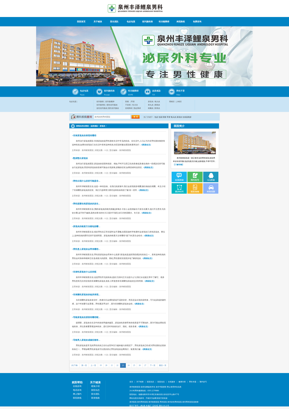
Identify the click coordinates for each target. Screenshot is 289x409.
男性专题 (192, 382)
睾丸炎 (150, 105)
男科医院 (163, 402)
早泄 (133, 102)
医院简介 (179, 125)
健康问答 (182, 382)
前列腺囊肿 (109, 102)
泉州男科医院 (142, 402)
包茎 (160, 117)
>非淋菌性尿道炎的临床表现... (86, 294)
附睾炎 (157, 108)
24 (128, 365)
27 (145, 365)
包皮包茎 (131, 21)
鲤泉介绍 (95, 386)
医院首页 (81, 21)
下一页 (152, 365)
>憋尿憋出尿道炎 (80, 158)
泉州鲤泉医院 (153, 402)
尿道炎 (150, 102)
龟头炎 (157, 102)
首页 (131, 382)
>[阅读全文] (146, 145)
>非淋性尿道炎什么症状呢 (84, 272)
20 (106, 365)
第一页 (84, 365)
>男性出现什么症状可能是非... (86, 181)
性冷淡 (135, 105)
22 (117, 365)
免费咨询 (197, 21)
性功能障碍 (164, 21)
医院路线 (77, 398)
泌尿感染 (156, 91)
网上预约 (77, 394)
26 (140, 365)
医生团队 (114, 21)
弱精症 (172, 102)
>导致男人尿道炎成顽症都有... (86, 340)
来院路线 (180, 21)
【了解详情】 (178, 165)
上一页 (93, 365)
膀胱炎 (157, 105)
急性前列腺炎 (101, 108)
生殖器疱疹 (186, 117)
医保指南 (95, 398)
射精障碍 (128, 108)
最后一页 (162, 365)
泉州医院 (133, 402)
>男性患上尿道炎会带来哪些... (86, 249)
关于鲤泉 (98, 21)
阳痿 (127, 102)
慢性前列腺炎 (112, 105)
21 (112, 365)
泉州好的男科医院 (174, 402)
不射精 (128, 105)
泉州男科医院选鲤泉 (190, 402)
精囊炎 (150, 108)
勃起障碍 (137, 108)
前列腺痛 (100, 102)
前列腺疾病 (147, 21)
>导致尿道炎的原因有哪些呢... (86, 317)
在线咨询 (77, 386)
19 (101, 365)
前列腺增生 (101, 105)
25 (134, 365)
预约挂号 (203, 382)
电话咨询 (77, 390)
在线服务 (171, 382)
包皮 (156, 117)
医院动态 (95, 390)
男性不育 (180, 91)
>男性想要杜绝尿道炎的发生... (86, 204)
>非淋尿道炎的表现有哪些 (84, 135)
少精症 (179, 102)
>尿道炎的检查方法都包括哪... (86, 226)
